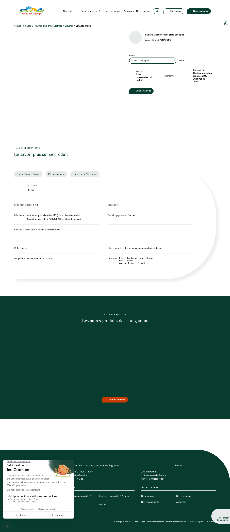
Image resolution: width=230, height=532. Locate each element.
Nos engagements (150, 502)
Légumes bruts (67, 504)
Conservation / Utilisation (85, 174)
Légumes (68, 26)
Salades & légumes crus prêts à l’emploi (75, 497)
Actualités (181, 502)
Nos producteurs (184, 496)
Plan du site (211, 522)
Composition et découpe (28, 174)
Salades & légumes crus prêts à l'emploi (42, 26)
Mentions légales (196, 522)
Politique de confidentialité (176, 522)
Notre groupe (147, 496)
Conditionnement (56, 174)
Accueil (17, 26)
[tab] (28, 174)
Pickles (103, 504)
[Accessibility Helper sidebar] (226, 23)
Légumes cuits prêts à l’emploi (114, 496)
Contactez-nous (143, 91)
